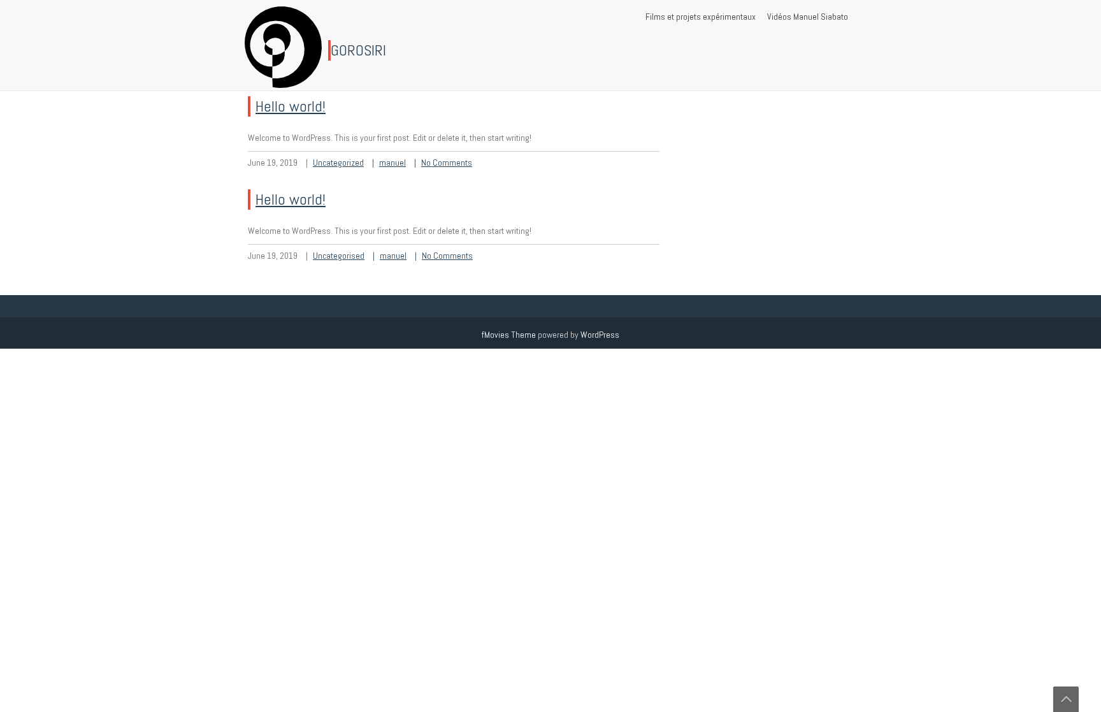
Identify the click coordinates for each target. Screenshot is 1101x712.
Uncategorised (338, 255)
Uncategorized (338, 162)
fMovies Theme (509, 334)
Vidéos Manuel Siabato (807, 16)
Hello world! (290, 106)
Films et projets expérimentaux (700, 16)
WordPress (599, 334)
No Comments (446, 162)
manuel (392, 162)
